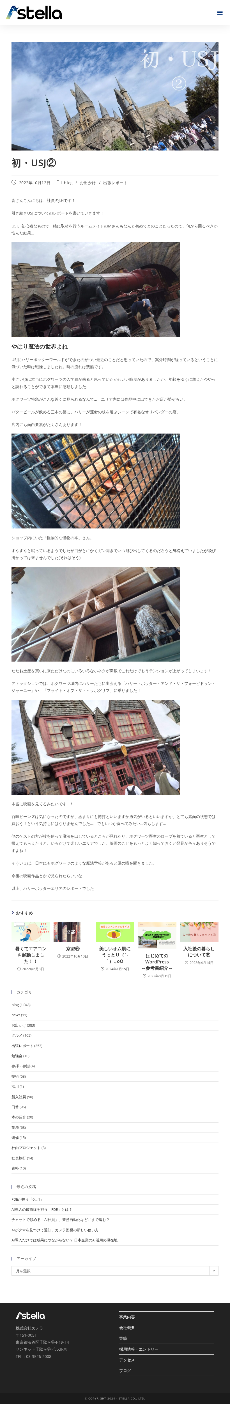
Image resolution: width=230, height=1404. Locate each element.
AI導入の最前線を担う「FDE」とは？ (42, 1209)
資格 (15, 1168)
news (16, 1014)
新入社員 (19, 1096)
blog (68, 182)
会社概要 (127, 1327)
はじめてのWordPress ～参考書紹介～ (157, 961)
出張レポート (115, 182)
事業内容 (127, 1316)
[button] (219, 12)
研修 (15, 1137)
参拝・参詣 (21, 1065)
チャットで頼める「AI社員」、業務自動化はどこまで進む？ (61, 1219)
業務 (15, 1127)
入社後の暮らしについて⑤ (199, 951)
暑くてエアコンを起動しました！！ (31, 954)
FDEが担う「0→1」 (28, 1199)
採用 (15, 1086)
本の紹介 (19, 1117)
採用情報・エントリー (138, 1349)
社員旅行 (19, 1158)
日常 (15, 1106)
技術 (15, 1076)
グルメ (17, 1035)
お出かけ (88, 182)
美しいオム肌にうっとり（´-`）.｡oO (115, 954)
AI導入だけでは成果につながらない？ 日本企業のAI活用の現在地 (65, 1240)
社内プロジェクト (26, 1147)
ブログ (125, 1370)
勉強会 (17, 1055)
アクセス (127, 1359)
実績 (123, 1338)
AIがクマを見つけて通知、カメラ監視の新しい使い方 (55, 1229)
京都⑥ (73, 948)
